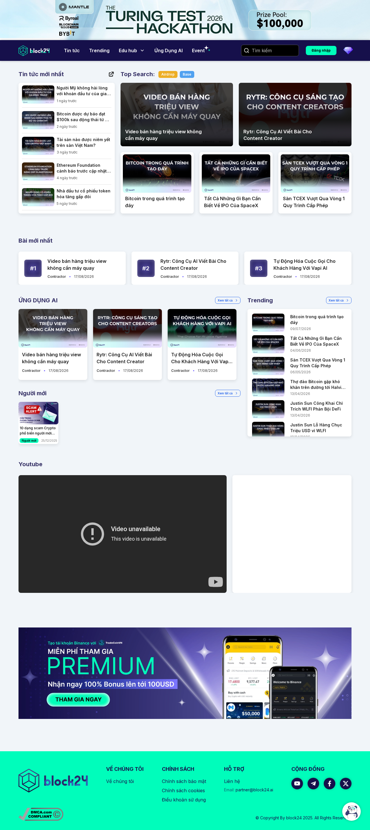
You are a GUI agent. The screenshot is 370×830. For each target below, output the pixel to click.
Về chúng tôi (120, 781)
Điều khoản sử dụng (184, 800)
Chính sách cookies (183, 790)
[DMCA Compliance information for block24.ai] (40, 814)
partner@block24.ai (248, 789)
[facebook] (329, 783)
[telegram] (313, 783)
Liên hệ (232, 781)
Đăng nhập (321, 50)
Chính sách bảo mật (184, 781)
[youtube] (297, 783)
